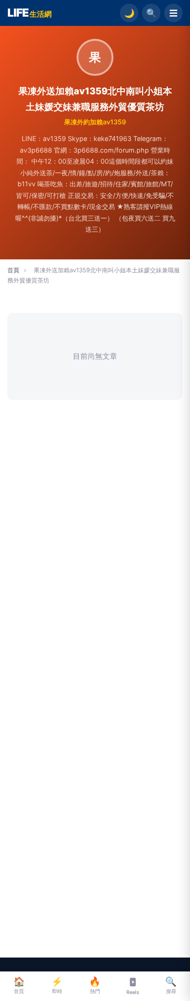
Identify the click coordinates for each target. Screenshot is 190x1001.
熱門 (95, 985)
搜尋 (171, 985)
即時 (57, 985)
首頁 (13, 270)
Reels (132, 992)
